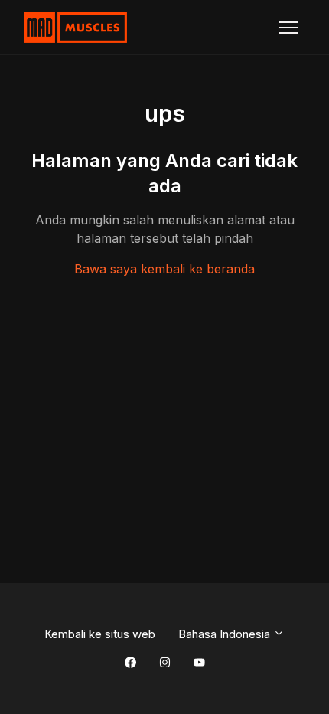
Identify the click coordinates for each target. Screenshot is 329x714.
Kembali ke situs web (99, 634)
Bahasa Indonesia (225, 634)
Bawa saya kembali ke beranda (164, 269)
